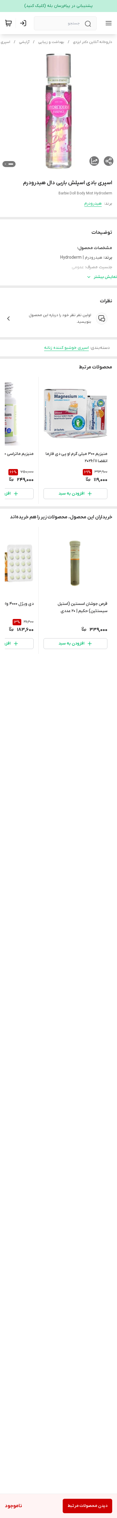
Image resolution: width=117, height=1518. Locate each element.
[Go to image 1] (10, 164)
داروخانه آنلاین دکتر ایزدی (92, 42)
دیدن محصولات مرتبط (87, 1506)
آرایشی (24, 42)
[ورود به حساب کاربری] (24, 23)
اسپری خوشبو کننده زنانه (66, 348)
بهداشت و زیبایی (51, 42)
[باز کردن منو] (107, 23)
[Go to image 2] (5, 164)
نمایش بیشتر (105, 277)
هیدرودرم (93, 203)
